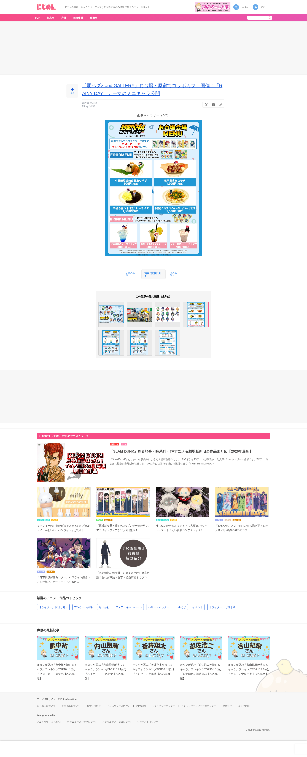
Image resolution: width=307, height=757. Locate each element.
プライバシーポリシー (163, 705)
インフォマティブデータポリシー (199, 705)
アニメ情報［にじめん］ (49, 721)
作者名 (94, 17)
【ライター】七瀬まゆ (222, 607)
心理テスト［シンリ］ (148, 721)
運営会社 (227, 705)
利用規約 (141, 705)
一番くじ (181, 607)
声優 (63, 17)
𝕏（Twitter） (244, 705)
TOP (37, 17)
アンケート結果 (83, 607)
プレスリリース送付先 (118, 705)
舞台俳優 (78, 17)
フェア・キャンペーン (128, 607)
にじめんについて (46, 705)
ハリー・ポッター (158, 607)
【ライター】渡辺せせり (53, 607)
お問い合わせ (94, 705)
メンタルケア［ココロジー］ (117, 721)
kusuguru (42, 715)
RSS (262, 7)
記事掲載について (71, 705)
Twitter (244, 7)
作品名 (50, 17)
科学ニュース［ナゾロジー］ (82, 721)
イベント (197, 607)
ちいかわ (104, 607)
